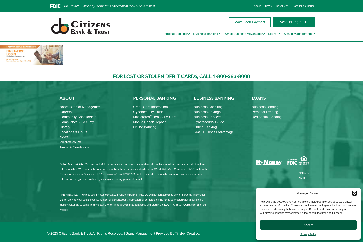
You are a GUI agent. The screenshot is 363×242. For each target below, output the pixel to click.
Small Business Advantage (214, 132)
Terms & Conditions (74, 147)
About (257, 6)
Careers (66, 112)
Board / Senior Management (80, 107)
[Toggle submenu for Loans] (279, 34)
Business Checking (208, 107)
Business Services (207, 117)
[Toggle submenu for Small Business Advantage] (264, 34)
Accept (308, 225)
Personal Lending (265, 112)
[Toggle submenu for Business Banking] (220, 34)
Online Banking (144, 127)
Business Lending (265, 107)
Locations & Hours (303, 6)
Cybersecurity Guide (148, 112)
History (65, 127)
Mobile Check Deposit (149, 122)
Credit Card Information (150, 107)
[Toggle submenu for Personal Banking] (189, 34)
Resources (282, 6)
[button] (354, 193)
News (268, 6)
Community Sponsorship (78, 117)
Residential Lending (267, 117)
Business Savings (207, 112)
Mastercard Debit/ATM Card (154, 117)
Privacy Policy (308, 234)
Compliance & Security (77, 122)
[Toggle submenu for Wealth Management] (314, 34)
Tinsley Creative (187, 233)
